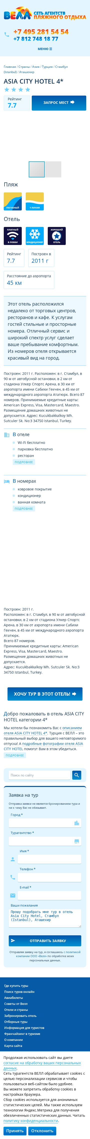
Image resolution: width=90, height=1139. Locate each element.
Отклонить (42, 1130)
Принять (15, 1130)
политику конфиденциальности (31, 1120)
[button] (82, 119)
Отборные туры (16, 1022)
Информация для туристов (24, 1028)
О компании (13, 1040)
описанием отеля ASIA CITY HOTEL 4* (43, 730)
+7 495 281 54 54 (41, 32)
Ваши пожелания (24, 905)
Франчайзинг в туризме (22, 1034)
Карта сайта (13, 1046)
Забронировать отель (20, 1016)
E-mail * (25, 887)
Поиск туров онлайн (19, 992)
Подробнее (24, 462)
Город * (17, 814)
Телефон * (28, 869)
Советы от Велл (16, 1004)
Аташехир (26, 72)
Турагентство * (22, 832)
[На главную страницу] (45, 16)
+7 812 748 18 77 (36, 39)
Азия (36, 67)
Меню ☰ (45, 49)
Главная (10, 67)
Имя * (24, 851)
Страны (24, 67)
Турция (47, 67)
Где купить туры (16, 986)
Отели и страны (16, 1010)
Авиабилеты (13, 998)
